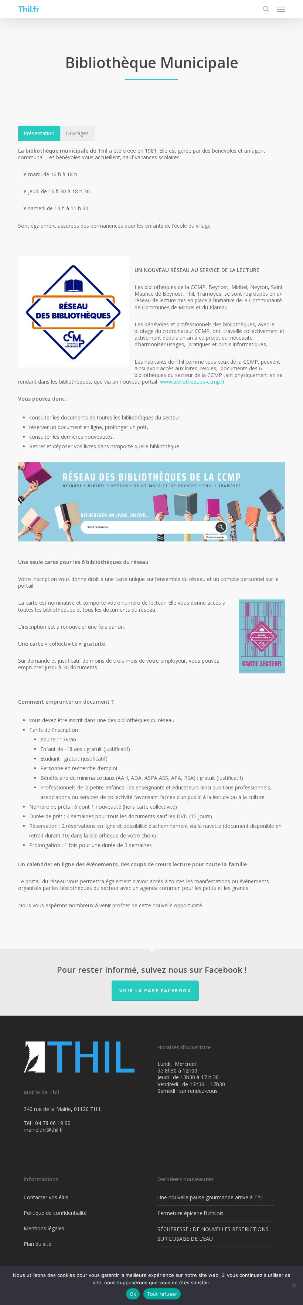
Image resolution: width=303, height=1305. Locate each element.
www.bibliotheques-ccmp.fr (192, 381)
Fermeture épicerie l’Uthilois (190, 1213)
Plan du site (37, 1243)
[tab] (39, 133)
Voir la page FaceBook (155, 991)
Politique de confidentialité (55, 1212)
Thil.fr (28, 8)
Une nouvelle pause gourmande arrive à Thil (210, 1197)
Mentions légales (44, 1228)
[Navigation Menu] (281, 9)
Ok (133, 1294)
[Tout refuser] (293, 1285)
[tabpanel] (151, 536)
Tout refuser (162, 1294)
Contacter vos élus (46, 1197)
